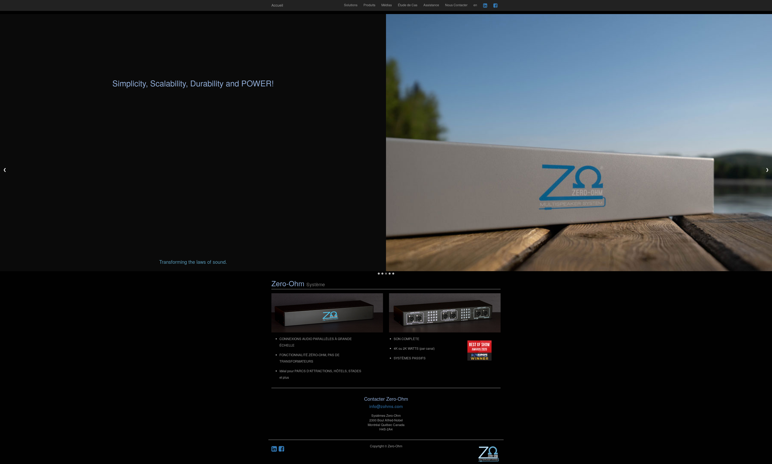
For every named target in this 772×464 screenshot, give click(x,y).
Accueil (277, 5)
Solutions (350, 5)
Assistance (431, 5)
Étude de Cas (407, 5)
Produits (369, 5)
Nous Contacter (456, 5)
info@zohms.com (386, 406)
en (475, 5)
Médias (386, 5)
